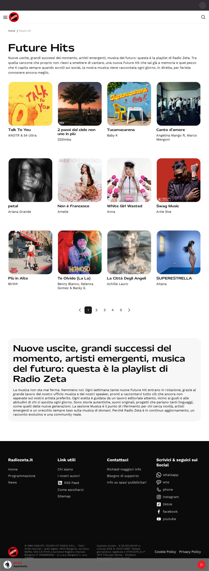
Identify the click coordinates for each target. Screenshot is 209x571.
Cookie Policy (165, 552)
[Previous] (80, 310)
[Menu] (5, 17)
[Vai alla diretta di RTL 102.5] (201, 565)
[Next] (129, 310)
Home (11, 30)
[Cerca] (203, 17)
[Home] (14, 17)
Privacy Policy (190, 552)
